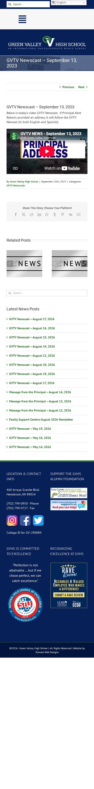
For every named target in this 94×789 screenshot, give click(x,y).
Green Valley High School (24, 181)
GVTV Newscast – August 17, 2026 (31, 383)
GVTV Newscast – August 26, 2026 (32, 328)
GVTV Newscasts (16, 185)
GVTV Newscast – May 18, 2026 (30, 438)
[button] (10, 263)
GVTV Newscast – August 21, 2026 (32, 356)
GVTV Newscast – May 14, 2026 (30, 447)
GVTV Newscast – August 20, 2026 (32, 365)
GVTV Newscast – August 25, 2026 (32, 337)
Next (81, 87)
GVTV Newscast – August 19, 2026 (32, 374)
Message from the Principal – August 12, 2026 (40, 410)
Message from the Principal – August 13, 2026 (40, 401)
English (61, 2)
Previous (68, 87)
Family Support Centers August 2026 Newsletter (41, 419)
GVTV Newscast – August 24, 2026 (32, 346)
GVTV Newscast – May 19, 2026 (30, 429)
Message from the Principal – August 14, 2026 (40, 392)
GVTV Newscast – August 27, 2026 (31, 319)
